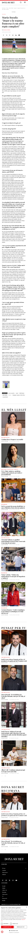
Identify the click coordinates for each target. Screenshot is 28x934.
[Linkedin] (16, 35)
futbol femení (22, 393)
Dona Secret (4, 662)
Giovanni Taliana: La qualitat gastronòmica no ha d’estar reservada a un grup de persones (13, 541)
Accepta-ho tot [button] (7, 927)
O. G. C (10, 395)
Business (4, 504)
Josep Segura (4, 441)
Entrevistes (4, 8)
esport (17, 393)
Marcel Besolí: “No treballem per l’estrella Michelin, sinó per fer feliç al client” (13, 696)
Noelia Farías (7, 29)
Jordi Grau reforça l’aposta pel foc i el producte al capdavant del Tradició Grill (14, 660)
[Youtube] (16, 880)
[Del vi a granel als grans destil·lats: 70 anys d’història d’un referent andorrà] (13, 490)
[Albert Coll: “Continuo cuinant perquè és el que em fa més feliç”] (14, 753)
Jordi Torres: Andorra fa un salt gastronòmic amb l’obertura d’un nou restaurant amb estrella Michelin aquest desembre (13, 734)
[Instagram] (6, 880)
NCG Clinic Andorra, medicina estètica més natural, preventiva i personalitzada (11, 472)
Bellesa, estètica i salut (9, 469)
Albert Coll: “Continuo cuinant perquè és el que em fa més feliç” (13, 770)
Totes (7, 8)
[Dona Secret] (8, 2)
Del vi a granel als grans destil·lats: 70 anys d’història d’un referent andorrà (13, 507)
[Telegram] (19, 35)
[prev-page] (2, 776)
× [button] (26, 907)
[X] (6, 35)
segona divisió (5, 397)
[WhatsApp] (12, 35)
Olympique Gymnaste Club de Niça (19, 395)
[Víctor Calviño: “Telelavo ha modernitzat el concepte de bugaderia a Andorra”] (13, 559)
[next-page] (5, 776)
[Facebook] (3, 35)
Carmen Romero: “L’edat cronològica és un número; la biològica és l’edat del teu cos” (13, 611)
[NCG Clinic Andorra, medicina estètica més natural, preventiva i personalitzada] (13, 455)
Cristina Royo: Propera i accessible (12, 439)
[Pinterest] (9, 35)
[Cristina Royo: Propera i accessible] (13, 424)
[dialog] (14, 920)
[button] (21, 2)
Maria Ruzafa (5, 395)
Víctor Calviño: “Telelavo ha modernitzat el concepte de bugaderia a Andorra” (13, 576)
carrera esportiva (11, 393)
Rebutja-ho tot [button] (20, 927)
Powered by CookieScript (14, 932)
